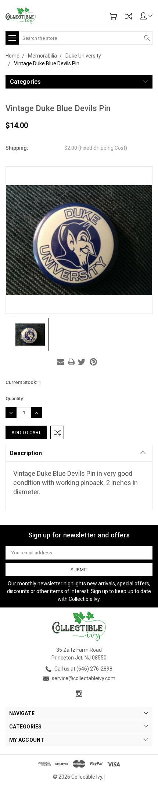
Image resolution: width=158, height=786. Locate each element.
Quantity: (15, 398)
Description (26, 453)
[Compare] (129, 16)
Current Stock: (23, 382)
